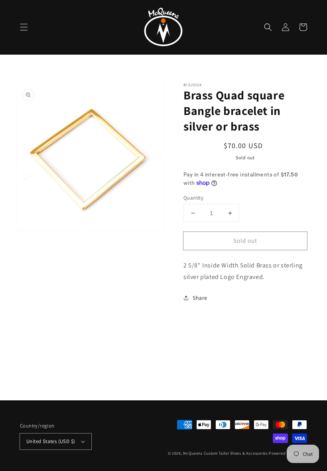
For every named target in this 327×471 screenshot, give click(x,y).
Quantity (193, 197)
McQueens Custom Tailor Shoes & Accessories (225, 453)
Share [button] (200, 297)
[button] (24, 27)
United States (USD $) (50, 441)
